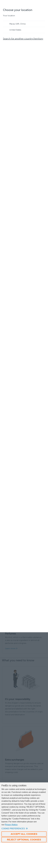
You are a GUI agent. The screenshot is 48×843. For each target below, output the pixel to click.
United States (15, 30)
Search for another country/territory (23, 39)
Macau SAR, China (17, 24)
